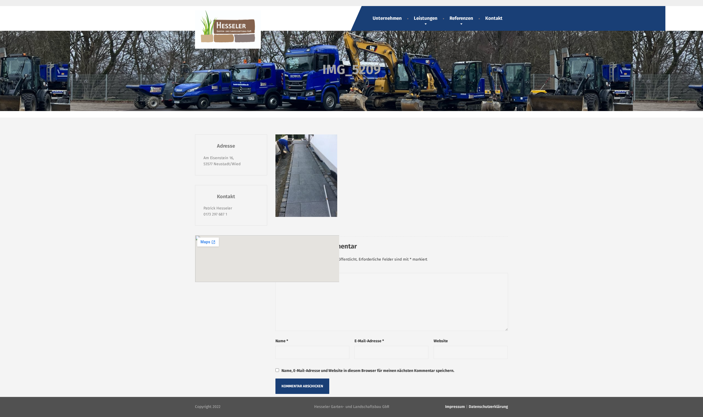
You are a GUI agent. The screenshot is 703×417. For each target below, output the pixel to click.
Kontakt (494, 18)
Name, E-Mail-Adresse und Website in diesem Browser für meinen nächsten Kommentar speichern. (367, 370)
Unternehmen (387, 18)
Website (441, 341)
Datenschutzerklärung (488, 406)
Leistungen (425, 18)
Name (281, 341)
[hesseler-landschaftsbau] (228, 27)
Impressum (455, 406)
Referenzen (461, 18)
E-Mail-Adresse (369, 341)
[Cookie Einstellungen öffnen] (12, 410)
